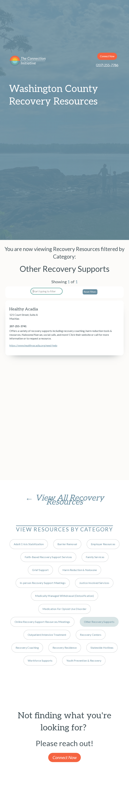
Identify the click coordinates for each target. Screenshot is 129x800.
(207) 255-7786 (107, 65)
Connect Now (107, 56)
